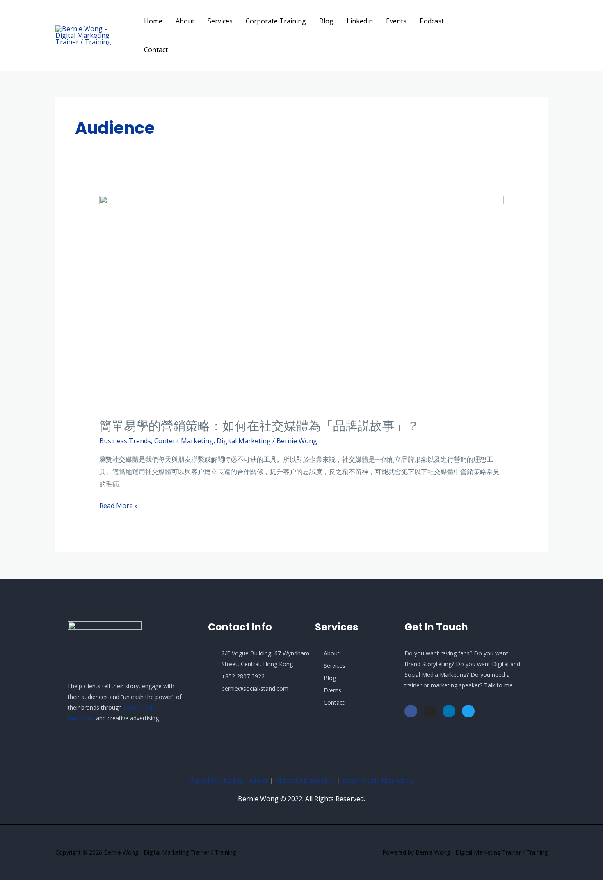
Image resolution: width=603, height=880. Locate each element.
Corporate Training (276, 20)
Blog (326, 20)
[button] (519, 35)
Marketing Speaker (305, 780)
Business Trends (125, 440)
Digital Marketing (244, 440)
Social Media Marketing (378, 780)
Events (396, 20)
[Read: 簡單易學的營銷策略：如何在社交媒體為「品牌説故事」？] (301, 301)
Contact (156, 49)
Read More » (118, 505)
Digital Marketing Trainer (228, 780)
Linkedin (360, 20)
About (185, 20)
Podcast (432, 20)
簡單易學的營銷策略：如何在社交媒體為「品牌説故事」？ (259, 426)
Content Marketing (183, 440)
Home (153, 20)
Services (220, 20)
